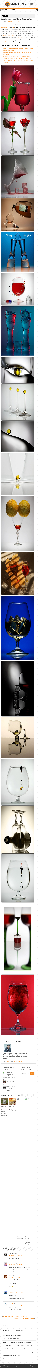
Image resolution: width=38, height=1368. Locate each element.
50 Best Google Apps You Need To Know (24, 1318)
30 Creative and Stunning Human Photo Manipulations (17, 1348)
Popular (6, 1330)
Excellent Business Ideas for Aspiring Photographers (9, 1083)
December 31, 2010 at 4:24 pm (16, 1305)
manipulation (20, 38)
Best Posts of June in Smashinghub (12, 1358)
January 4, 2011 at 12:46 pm (15, 1264)
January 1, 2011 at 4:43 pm (15, 1277)
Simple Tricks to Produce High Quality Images (9, 1088)
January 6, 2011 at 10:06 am (15, 1255)
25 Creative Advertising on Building (12, 1335)
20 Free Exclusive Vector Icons (11, 1338)
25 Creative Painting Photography (12, 1108)
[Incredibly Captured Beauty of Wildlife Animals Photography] (4, 1104)
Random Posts (18, 1330)
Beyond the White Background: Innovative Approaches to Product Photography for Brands (9, 1076)
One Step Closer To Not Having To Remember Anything (17, 1345)
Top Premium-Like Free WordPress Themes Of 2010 (15, 1316)
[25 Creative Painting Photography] (12, 1104)
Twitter (7, 1061)
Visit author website (18, 1061)
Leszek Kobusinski (8, 35)
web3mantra (12, 1263)
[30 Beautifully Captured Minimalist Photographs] (28, 1099)
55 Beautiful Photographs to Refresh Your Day (16, 56)
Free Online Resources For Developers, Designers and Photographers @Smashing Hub (19, 4)
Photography (5, 27)
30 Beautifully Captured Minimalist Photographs (28, 1240)
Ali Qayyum (10, 21)
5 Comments (19, 21)
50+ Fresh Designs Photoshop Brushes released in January (18, 1352)
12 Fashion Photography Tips (20, 1238)
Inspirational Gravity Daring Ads (11, 1355)
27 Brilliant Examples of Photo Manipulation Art (17, 58)
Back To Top (35, 1366)
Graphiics (11, 1303)
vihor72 (10, 1275)
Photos (6, 42)
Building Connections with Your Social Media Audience (17, 1342)
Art (13, 27)
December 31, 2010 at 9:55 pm (16, 1292)
